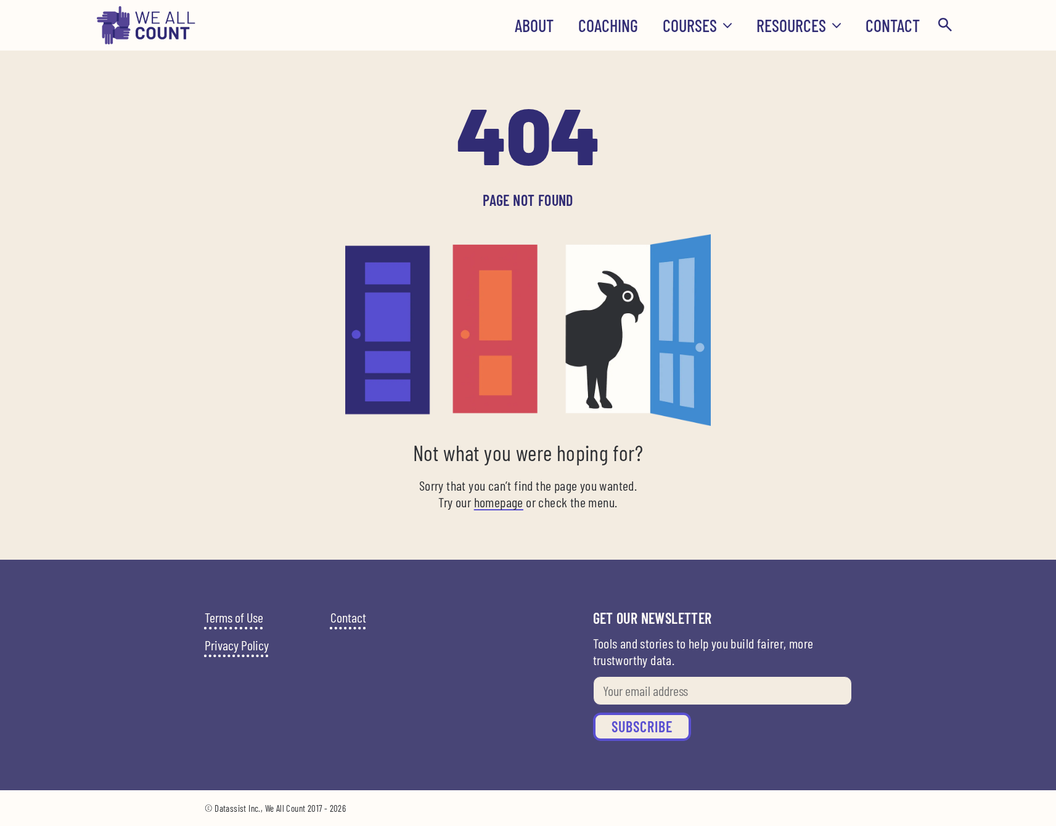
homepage (498, 502)
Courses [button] (690, 25)
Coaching (608, 25)
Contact (893, 25)
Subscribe (642, 726)
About (534, 25)
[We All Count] (147, 40)
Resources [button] (791, 25)
